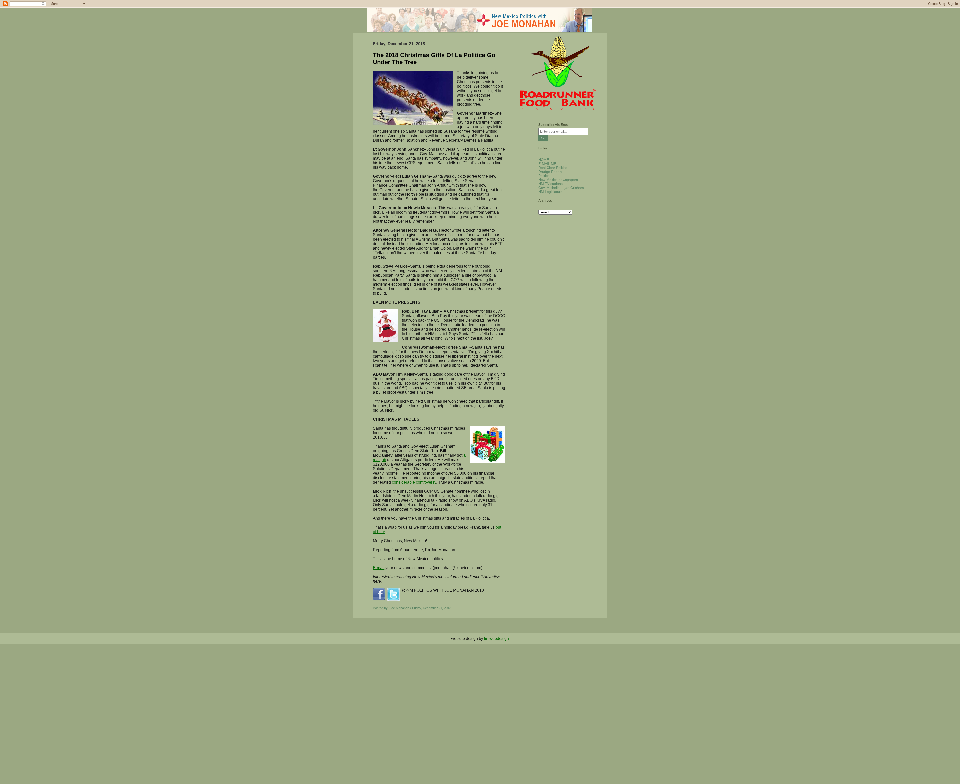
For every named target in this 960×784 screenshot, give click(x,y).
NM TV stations (550, 184)
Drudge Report (550, 172)
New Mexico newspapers (558, 180)
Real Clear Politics (552, 168)
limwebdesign (496, 638)
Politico (544, 176)
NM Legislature (550, 192)
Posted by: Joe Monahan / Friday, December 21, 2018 (412, 608)
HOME (543, 160)
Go (543, 138)
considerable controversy (414, 482)
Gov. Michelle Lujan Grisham (561, 188)
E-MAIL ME (547, 164)
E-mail (378, 568)
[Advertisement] (150, 679)
